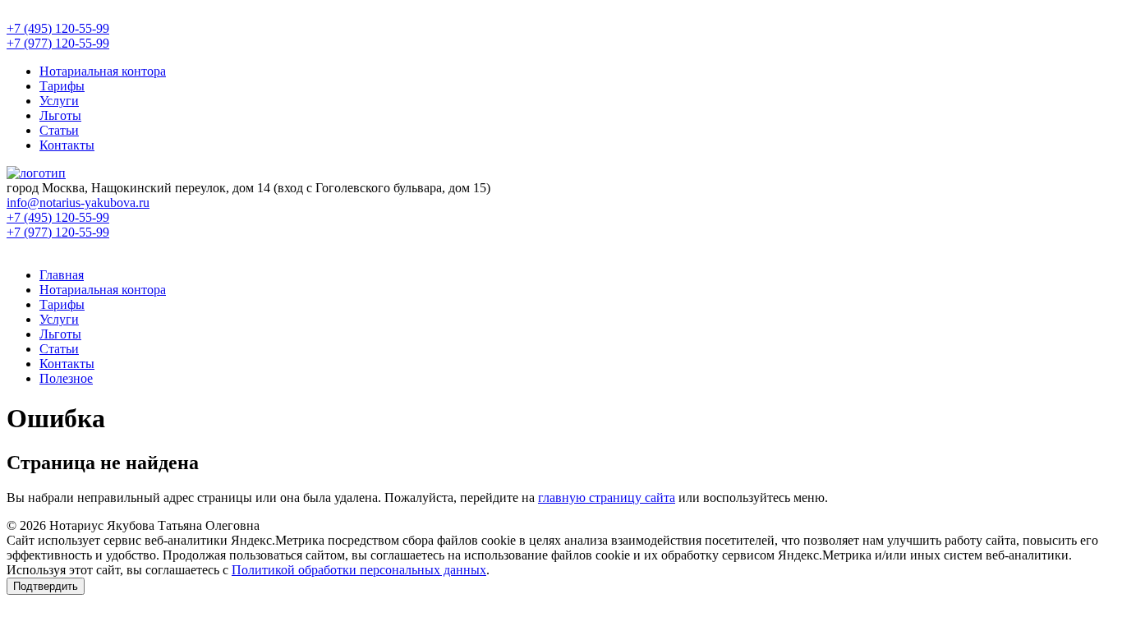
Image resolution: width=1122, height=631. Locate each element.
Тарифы (62, 86)
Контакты (66, 145)
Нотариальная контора (102, 71)
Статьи (59, 130)
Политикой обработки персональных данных (359, 570)
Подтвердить (45, 586)
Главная (61, 275)
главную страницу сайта (606, 497)
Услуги (59, 101)
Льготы (60, 115)
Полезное (66, 378)
